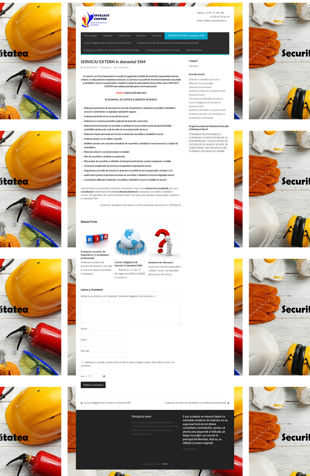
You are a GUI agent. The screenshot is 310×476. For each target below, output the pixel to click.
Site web (85, 351)
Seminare (141, 36)
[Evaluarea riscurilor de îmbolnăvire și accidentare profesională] (97, 238)
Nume (84, 329)
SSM (165, 464)
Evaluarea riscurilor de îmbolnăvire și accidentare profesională (167, 43)
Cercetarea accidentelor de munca (163, 50)
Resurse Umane (194, 50)
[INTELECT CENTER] (155, 19)
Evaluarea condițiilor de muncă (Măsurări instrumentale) (111, 50)
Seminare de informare (160, 262)
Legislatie (107, 36)
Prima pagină (90, 36)
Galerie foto (124, 36)
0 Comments (123, 67)
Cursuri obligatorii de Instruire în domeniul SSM (107, 43)
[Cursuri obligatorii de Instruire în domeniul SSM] (131, 243)
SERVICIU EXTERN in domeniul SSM (186, 36)
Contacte (156, 36)
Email (84, 340)
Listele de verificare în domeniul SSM (207, 91)
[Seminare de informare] (164, 243)
